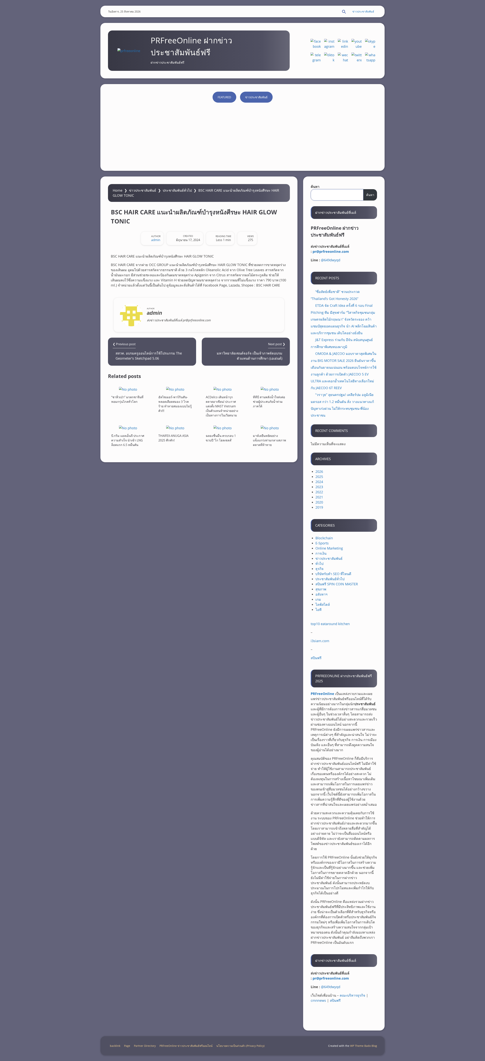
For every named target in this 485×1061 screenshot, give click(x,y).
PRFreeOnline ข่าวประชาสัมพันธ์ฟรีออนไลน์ (186, 1046)
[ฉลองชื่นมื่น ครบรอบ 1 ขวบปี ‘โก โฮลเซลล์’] (222, 428)
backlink (115, 1046)
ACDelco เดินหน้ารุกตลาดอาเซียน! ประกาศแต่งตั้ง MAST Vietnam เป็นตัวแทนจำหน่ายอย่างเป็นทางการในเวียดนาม (222, 406)
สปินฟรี (316, 658)
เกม (318, 599)
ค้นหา (315, 186)
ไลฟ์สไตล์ (322, 604)
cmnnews (318, 1000)
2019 (319, 507)
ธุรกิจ (319, 568)
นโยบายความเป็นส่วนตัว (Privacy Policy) (240, 1046)
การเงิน (320, 553)
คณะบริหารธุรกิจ (352, 995)
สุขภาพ (320, 589)
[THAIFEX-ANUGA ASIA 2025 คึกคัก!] (175, 428)
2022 (319, 492)
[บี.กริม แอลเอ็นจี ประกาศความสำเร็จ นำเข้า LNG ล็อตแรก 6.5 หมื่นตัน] (128, 428)
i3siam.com (320, 641)
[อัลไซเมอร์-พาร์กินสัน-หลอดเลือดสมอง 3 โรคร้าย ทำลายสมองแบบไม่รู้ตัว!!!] (175, 389)
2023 (319, 487)
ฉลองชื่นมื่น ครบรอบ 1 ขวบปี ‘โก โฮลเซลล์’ (221, 438)
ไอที (318, 609)
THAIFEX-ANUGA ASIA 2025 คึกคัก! (173, 438)
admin (155, 240)
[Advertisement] (242, 134)
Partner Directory (145, 1046)
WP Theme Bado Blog (363, 1046)
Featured (224, 97)
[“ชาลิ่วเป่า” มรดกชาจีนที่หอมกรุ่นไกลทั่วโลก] (128, 389)
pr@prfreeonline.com (331, 251)
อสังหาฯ (321, 594)
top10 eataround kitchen (330, 623)
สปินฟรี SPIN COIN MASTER (336, 584)
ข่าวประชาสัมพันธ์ (363, 11)
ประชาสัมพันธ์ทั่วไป (177, 190)
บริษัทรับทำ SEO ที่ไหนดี (333, 573)
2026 (319, 471)
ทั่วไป (319, 563)
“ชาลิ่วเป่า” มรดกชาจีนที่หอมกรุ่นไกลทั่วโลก (127, 399)
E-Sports (322, 543)
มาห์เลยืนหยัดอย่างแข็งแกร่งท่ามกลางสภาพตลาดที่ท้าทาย (269, 440)
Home (117, 190)
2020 (319, 502)
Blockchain (324, 538)
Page (127, 1046)
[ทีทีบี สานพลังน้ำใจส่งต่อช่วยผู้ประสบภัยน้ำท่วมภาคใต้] (269, 389)
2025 (319, 476)
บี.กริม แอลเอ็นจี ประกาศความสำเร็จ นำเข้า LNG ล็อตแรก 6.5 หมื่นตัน (127, 440)
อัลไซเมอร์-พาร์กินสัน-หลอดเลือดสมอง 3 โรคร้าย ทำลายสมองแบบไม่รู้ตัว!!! (175, 404)
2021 (319, 497)
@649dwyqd (330, 260)
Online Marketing (329, 548)
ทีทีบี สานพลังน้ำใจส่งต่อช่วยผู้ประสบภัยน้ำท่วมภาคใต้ (269, 401)
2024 (319, 481)
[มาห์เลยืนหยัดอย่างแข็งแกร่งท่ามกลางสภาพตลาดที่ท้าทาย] (269, 428)
